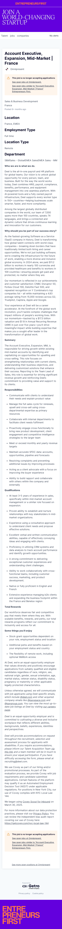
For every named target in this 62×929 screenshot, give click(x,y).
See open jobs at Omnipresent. (27, 82)
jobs (12, 35)
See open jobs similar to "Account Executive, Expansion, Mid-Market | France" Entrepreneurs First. (33, 89)
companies (23, 35)
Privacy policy (24, 893)
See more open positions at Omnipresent (31, 864)
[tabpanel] (31, 494)
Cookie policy (38, 893)
